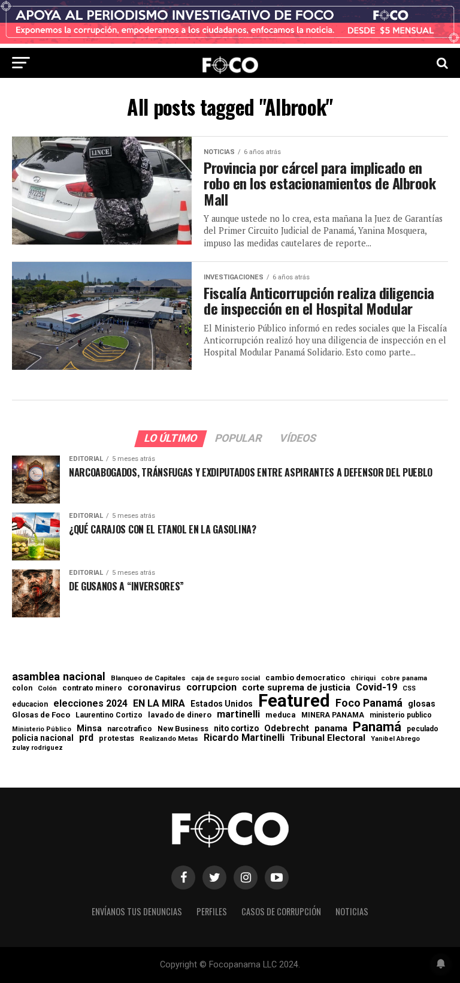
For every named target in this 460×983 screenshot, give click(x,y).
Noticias (351, 911)
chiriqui (363, 678)
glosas (421, 703)
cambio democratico (305, 678)
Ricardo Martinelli (244, 738)
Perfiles (211, 911)
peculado (422, 728)
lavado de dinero (179, 715)
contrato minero (92, 688)
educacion (30, 704)
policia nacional (43, 738)
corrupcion (211, 687)
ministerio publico (401, 715)
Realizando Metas (169, 738)
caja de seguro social (225, 679)
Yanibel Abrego (395, 738)
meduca (280, 715)
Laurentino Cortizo (109, 715)
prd (86, 738)
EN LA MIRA (159, 703)
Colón (47, 688)
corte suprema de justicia (296, 687)
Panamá (377, 726)
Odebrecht (286, 728)
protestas (116, 739)
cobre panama (404, 679)
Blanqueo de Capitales (148, 678)
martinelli (238, 714)
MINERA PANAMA (332, 715)
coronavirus (154, 687)
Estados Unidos (221, 704)
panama (330, 728)
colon (22, 688)
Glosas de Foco (41, 715)
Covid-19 (376, 687)
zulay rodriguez (37, 748)
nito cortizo (236, 729)
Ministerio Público (41, 729)
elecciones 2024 (90, 703)
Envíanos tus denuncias (137, 911)
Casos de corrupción (281, 911)
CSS (409, 689)
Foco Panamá (368, 703)
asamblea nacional (58, 676)
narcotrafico (129, 728)
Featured (294, 701)
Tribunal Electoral (327, 738)
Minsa (89, 728)
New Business (183, 729)
